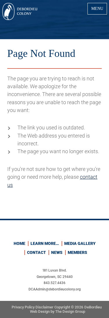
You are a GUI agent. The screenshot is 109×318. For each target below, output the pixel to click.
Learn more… (45, 243)
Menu (97, 8)
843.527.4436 (54, 283)
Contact (36, 252)
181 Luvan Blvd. (54, 270)
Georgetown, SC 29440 (55, 277)
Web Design (40, 311)
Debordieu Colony (19, 11)
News (56, 252)
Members (77, 252)
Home (19, 243)
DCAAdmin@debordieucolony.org (54, 289)
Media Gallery (80, 243)
